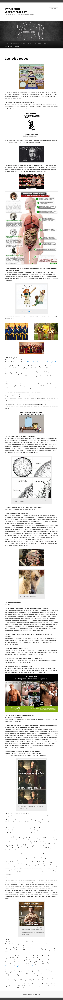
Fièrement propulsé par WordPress (31, 994)
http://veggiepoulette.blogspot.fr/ (25, 311)
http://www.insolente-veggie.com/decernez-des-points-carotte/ (21, 966)
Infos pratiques (37, 43)
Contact (17, 46)
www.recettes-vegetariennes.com (16, 10)
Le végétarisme (15, 43)
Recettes (23, 43)
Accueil (7, 43)
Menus (29, 43)
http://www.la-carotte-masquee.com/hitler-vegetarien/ (41, 362)
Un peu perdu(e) (9, 46)
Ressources (46, 43)
